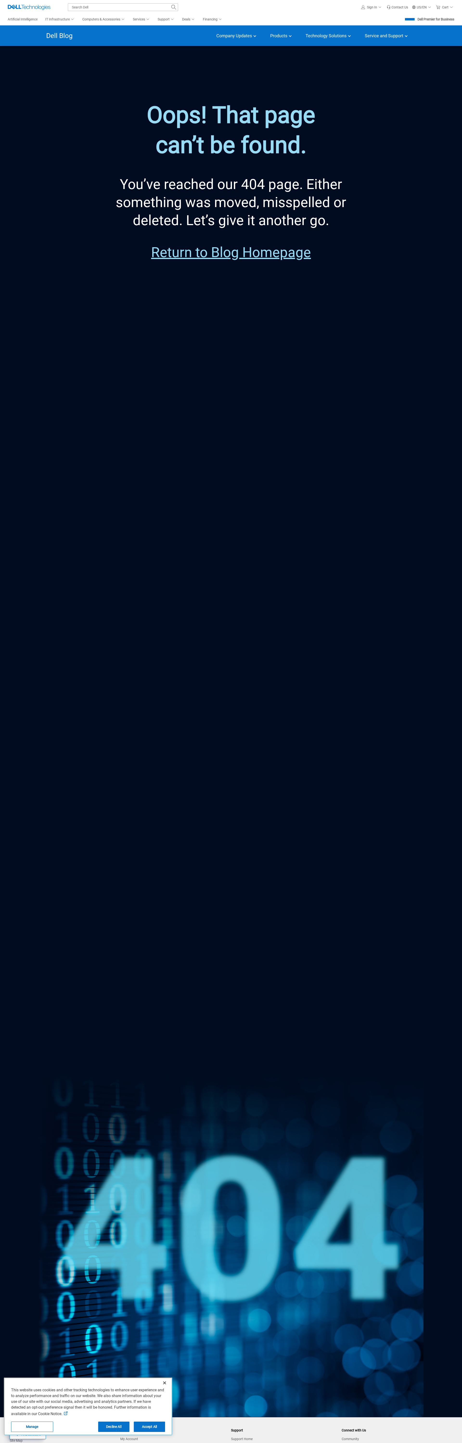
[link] (397, 7)
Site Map (16, 1441)
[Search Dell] (173, 7)
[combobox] (123, 7)
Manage (32, 1427)
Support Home (242, 1439)
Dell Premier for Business (435, 19)
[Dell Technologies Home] (29, 7)
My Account (129, 1439)
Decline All (114, 1427)
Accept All (149, 1427)
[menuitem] (59, 19)
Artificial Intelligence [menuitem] (23, 19)
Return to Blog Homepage (231, 252)
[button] (372, 7)
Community (350, 1439)
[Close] (164, 1383)
